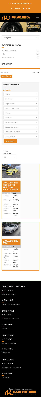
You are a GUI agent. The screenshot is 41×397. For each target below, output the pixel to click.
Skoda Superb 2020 (10, 242)
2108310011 (17, 8)
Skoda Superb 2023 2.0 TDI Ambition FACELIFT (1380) (10, 186)
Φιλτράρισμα (6, 76)
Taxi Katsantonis (26, 389)
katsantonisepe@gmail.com (21, 3)
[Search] (37, 37)
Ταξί (20, 54)
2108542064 (15, 304)
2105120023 (6, 353)
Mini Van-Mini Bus (20, 57)
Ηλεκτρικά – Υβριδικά (20, 51)
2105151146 (6, 377)
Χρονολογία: (5, 72)
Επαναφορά (10, 141)
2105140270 (6, 328)
